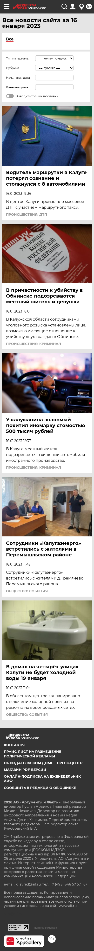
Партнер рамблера (45, 927)
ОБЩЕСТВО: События (27, 591)
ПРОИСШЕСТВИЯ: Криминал (33, 343)
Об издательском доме (28, 763)
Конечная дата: (17, 87)
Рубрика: (13, 68)
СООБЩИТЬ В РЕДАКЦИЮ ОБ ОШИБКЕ (40, 788)
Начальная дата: (18, 77)
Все (9, 39)
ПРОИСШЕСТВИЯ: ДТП (26, 214)
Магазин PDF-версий (25, 770)
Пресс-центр (69, 763)
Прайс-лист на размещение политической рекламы (32, 753)
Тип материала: (17, 58)
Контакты (14, 745)
